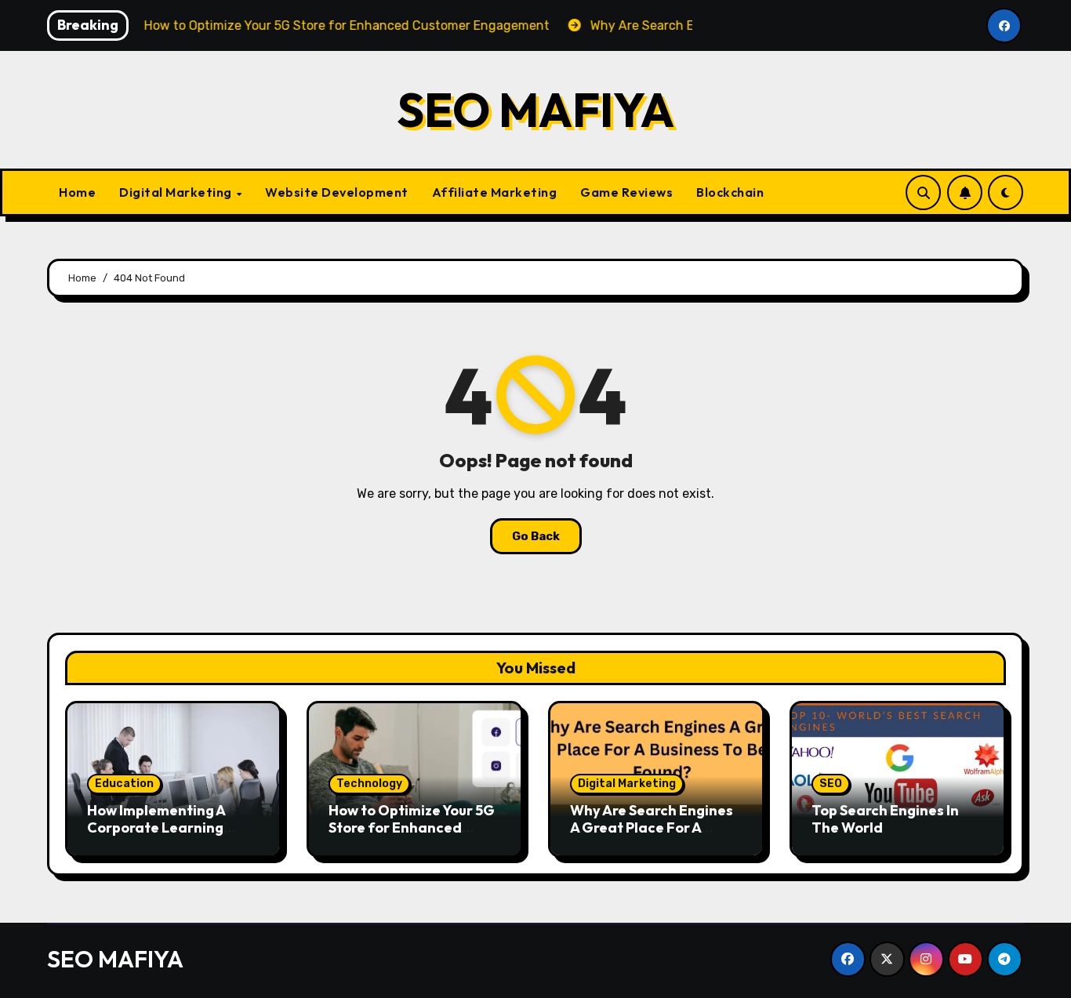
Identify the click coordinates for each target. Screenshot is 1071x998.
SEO (830, 783)
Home (77, 192)
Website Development (336, 192)
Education (124, 783)
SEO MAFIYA (535, 110)
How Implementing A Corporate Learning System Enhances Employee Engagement (166, 835)
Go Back (536, 536)
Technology (369, 783)
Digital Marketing (176, 192)
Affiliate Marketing (494, 192)
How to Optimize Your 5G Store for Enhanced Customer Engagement (412, 827)
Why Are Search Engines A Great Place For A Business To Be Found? (651, 827)
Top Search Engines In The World (885, 819)
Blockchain (730, 192)
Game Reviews (626, 192)
